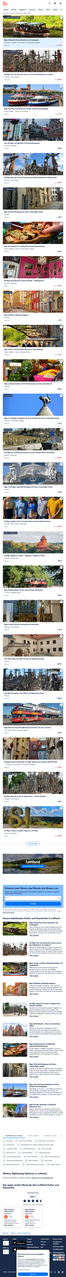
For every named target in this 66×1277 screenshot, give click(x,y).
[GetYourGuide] (5, 3)
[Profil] (60, 3)
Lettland (12, 1233)
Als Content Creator (58, 1246)
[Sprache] (55, 3)
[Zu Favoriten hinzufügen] (61, 17)
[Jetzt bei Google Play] (19, 1243)
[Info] (29, 13)
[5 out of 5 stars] (12, 1213)
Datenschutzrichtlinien (8, 912)
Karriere (43, 1244)
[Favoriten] (49, 3)
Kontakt (29, 1241)
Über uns (43, 1241)
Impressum (30, 1244)
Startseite (5, 1233)
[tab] (14, 1135)
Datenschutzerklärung (33, 1247)
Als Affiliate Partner (58, 1249)
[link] (33, 31)
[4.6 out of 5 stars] (33, 1201)
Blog (42, 1247)
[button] (33, 31)
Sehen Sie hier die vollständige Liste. (42, 1178)
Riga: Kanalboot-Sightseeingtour (9, 1210)
